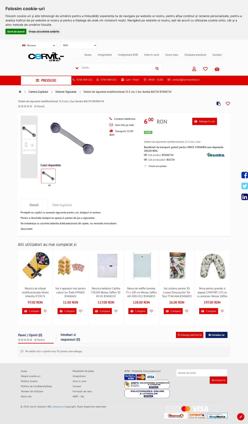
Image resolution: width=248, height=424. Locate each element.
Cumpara (33, 311)
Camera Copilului (38, 91)
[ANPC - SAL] (147, 384)
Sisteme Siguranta (65, 91)
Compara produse (195, 54)
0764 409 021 (85, 79)
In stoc (148, 132)
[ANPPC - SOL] (147, 393)
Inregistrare (105, 54)
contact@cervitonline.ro (185, 79)
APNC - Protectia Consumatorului (142, 371)
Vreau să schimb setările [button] (44, 31)
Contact (217, 54)
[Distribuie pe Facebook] (244, 175)
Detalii (34, 205)
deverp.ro (58, 406)
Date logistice (62, 205)
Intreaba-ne (217, 335)
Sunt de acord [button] (16, 31)
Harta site (26, 396)
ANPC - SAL (78, 396)
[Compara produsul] (219, 103)
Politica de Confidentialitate (36, 386)
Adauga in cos (206, 121)
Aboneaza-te (218, 380)
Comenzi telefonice (124, 118)
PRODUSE (48, 80)
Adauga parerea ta (191, 335)
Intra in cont (151, 54)
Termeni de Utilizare (32, 391)
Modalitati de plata (83, 371)
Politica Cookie (29, 381)
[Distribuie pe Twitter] (244, 186)
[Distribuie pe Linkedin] (244, 196)
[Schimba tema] (240, 416)
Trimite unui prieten (158, 166)
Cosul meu (171, 54)
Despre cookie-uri (30, 376)
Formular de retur (82, 391)
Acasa (88, 54)
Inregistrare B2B (128, 54)
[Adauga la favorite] (228, 103)
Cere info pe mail (124, 125)
